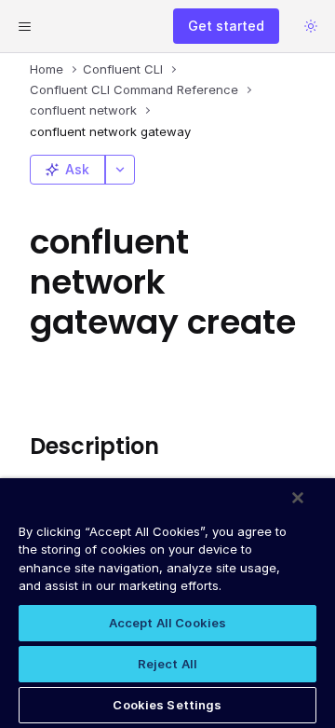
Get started (226, 26)
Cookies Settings (167, 704)
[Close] (297, 497)
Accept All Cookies (167, 622)
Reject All (167, 663)
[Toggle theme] (311, 26)
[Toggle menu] (24, 26)
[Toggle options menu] (120, 170)
